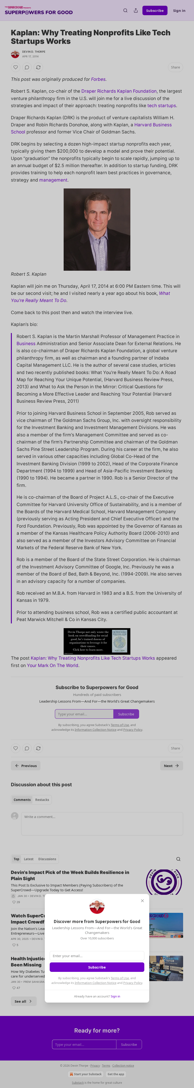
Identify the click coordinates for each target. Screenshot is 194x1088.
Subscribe (97, 967)
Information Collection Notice (95, 983)
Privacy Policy (132, 983)
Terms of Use (120, 978)
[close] (142, 901)
